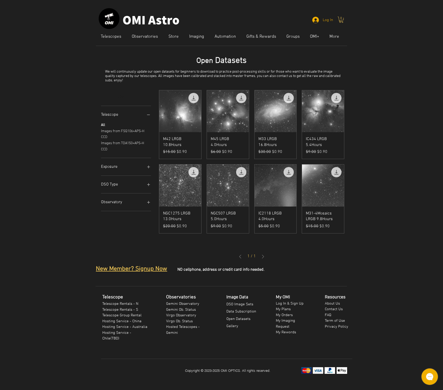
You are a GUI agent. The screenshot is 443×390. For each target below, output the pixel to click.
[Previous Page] (240, 257)
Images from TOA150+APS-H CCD (122, 146)
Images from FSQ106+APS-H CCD (122, 134)
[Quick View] (180, 111)
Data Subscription (241, 311)
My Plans (283, 309)
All (103, 125)
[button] (341, 20)
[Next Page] (263, 257)
